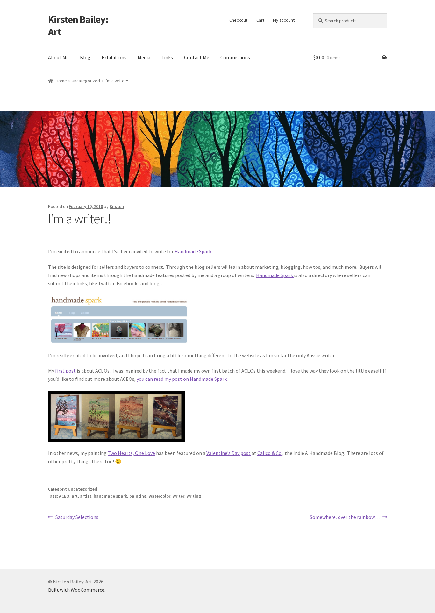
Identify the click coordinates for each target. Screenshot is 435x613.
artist (85, 496)
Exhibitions (114, 57)
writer (178, 496)
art (75, 496)
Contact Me (196, 57)
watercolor (159, 496)
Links (167, 57)
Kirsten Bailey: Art (78, 25)
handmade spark (110, 496)
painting (137, 496)
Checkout (238, 20)
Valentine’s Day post (228, 453)
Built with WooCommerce (76, 590)
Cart (260, 20)
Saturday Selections (76, 517)
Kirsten (117, 206)
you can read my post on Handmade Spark (182, 379)
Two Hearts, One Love (131, 453)
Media (144, 57)
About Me (58, 57)
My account (284, 20)
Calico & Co (269, 453)
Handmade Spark (193, 251)
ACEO (64, 496)
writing (194, 496)
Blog (85, 57)
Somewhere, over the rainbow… (345, 517)
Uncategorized (86, 81)
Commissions (235, 57)
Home (61, 81)
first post (65, 370)
